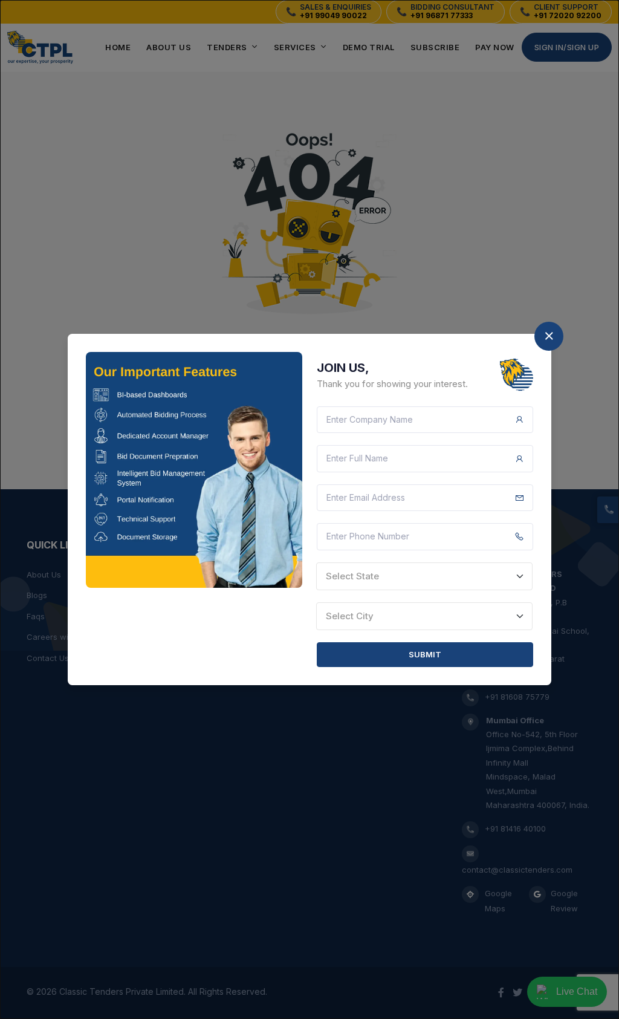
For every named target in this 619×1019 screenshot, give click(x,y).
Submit (425, 654)
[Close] (548, 336)
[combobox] (424, 576)
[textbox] (424, 576)
